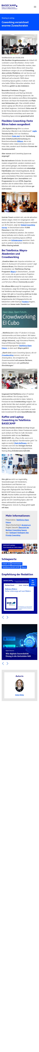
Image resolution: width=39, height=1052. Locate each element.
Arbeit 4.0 (6, 564)
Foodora (25, 301)
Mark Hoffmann (20, 443)
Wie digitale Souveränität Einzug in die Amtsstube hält (18, 654)
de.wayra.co (26, 525)
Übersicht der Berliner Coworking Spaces (17, 528)
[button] (3, 617)
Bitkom (20, 141)
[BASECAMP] (9, 6)
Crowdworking (7, 355)
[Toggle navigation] (35, 6)
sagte (34, 131)
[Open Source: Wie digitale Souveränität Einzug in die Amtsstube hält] (19, 642)
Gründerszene (16, 240)
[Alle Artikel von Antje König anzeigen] (19, 685)
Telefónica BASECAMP (11, 567)
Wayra (13, 271)
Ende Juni (16, 136)
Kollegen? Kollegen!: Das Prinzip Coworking (17, 533)
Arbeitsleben (17, 564)
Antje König (19, 695)
